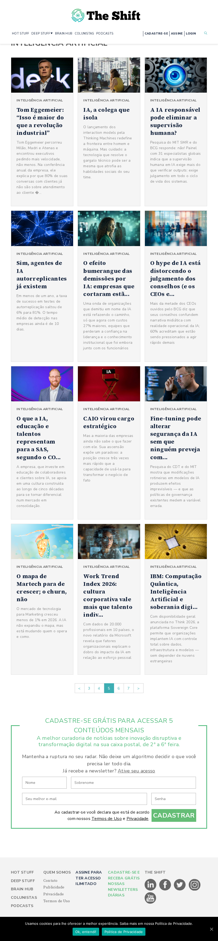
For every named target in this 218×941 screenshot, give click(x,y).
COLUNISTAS (84, 34)
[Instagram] (194, 889)
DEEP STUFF (40, 34)
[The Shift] (106, 13)
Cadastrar (174, 815)
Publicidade (54, 887)
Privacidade (138, 819)
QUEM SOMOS (57, 872)
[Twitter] (180, 889)
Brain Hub (22, 889)
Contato (50, 880)
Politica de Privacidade (123, 932)
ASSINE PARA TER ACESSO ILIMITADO (89, 878)
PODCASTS (104, 34)
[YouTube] (150, 902)
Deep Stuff (23, 880)
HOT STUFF (20, 34)
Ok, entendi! (86, 932)
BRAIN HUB (64, 34)
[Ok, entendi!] (211, 929)
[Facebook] (165, 889)
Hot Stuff (22, 872)
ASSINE (177, 34)
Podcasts (22, 905)
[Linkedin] (151, 889)
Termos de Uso (106, 819)
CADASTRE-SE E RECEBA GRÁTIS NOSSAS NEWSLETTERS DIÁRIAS (124, 884)
